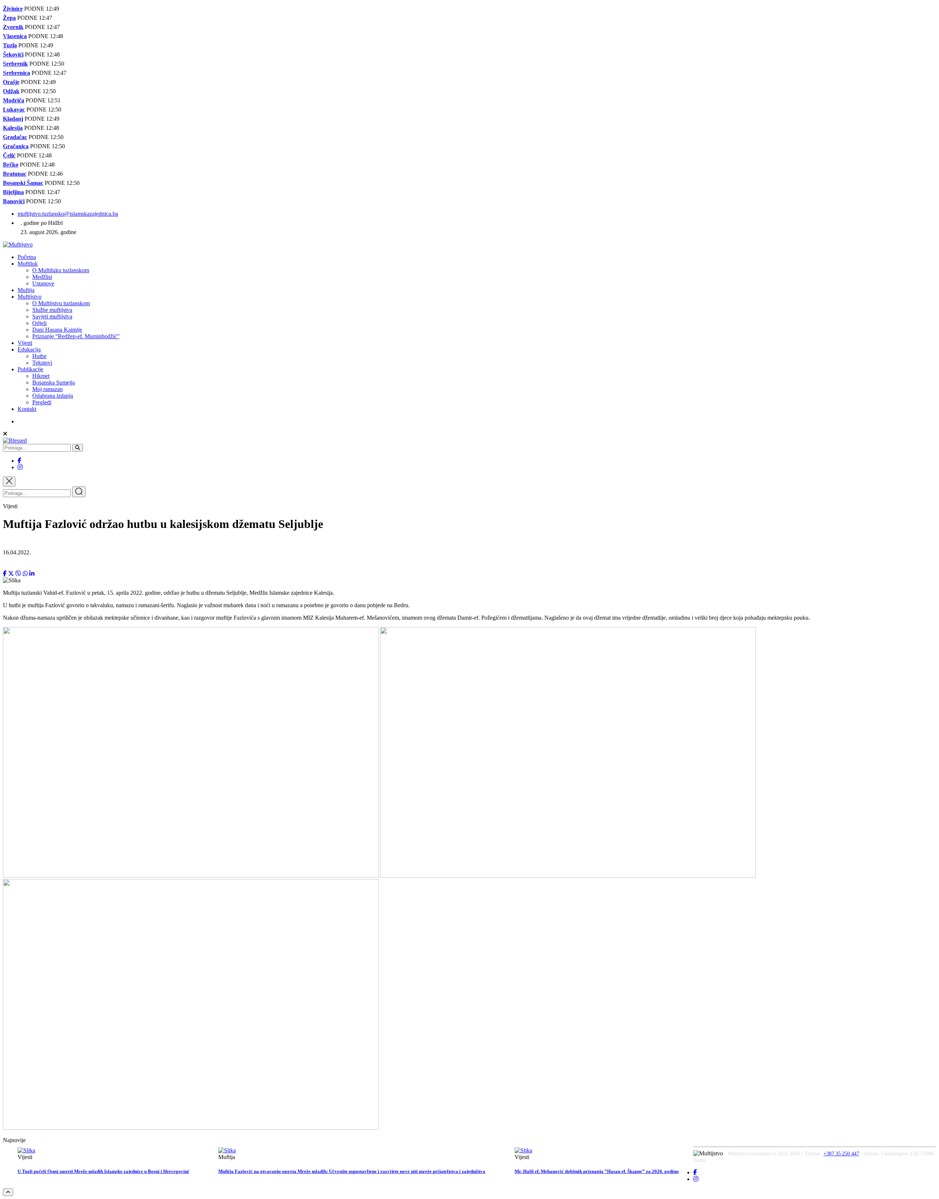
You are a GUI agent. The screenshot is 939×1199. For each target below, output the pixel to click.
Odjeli (39, 323)
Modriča (13, 100)
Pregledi (41, 402)
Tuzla (10, 45)
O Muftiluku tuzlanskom (60, 270)
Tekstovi (42, 363)
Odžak (11, 91)
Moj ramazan (47, 389)
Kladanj (13, 119)
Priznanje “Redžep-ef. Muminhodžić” (76, 336)
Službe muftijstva (52, 310)
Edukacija (29, 349)
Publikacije (30, 369)
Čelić (9, 155)
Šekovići (13, 54)
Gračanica (16, 146)
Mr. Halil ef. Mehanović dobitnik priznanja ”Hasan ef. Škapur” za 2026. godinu (597, 1171)
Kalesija (13, 128)
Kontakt (27, 409)
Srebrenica (16, 73)
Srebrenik (15, 64)
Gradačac (15, 137)
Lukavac (14, 109)
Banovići (14, 201)
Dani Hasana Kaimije (57, 330)
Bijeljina (13, 192)
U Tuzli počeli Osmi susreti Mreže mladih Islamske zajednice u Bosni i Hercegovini (103, 1171)
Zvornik (13, 27)
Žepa (9, 18)
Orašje (11, 82)
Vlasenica (15, 36)
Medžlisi (42, 277)
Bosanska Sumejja (53, 382)
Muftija (26, 290)
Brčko (10, 164)
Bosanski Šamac (23, 183)
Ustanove (43, 283)
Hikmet (41, 376)
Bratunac (14, 174)
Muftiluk (28, 263)
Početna (27, 257)
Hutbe (39, 356)
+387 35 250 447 (841, 1153)
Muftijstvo (29, 297)
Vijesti (25, 343)
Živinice (13, 9)
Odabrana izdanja (52, 396)
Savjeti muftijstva (52, 316)
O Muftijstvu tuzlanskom (61, 303)
